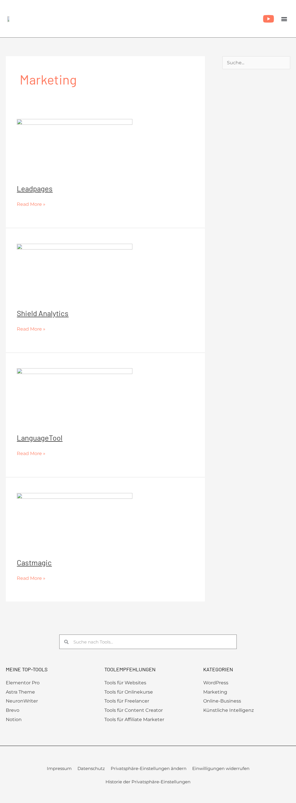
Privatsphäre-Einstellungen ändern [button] (148, 768)
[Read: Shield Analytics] (74, 272)
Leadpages (35, 188)
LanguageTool (39, 437)
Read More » (31, 203)
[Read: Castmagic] (74, 521)
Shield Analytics (43, 313)
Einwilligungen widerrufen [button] (220, 768)
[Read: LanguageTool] (74, 396)
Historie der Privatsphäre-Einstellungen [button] (148, 781)
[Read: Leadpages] (74, 148)
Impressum (59, 768)
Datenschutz (91, 768)
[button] (284, 18)
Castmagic (34, 562)
